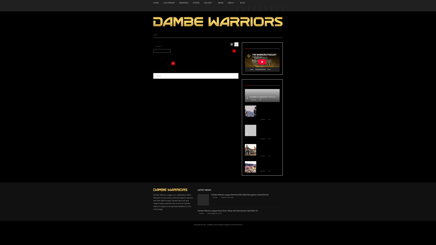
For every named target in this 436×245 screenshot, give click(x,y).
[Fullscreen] (277, 69)
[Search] (280, 8)
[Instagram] (257, 8)
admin (253, 100)
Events (196, 3)
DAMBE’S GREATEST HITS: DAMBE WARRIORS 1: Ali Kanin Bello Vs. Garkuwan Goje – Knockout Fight (269, 149)
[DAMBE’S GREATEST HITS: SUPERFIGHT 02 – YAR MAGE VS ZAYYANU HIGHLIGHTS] (262, 95)
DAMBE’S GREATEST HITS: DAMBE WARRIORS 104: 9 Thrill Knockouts (268, 165)
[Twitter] (246, 8)
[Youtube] (251, 8)
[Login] (274, 8)
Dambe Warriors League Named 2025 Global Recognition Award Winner (240, 195)
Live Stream (169, 3)
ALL (155, 59)
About (231, 3)
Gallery (208, 3)
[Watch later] (263, 8)
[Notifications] (268, 8)
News (220, 3)
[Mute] (273, 69)
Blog (242, 3)
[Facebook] (240, 8)
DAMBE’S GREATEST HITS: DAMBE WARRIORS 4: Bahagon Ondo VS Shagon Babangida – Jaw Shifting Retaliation (268, 130)
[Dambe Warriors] (218, 21)
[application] (262, 62)
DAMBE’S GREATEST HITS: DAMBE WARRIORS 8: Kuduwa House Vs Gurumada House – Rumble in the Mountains (268, 111)
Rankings (183, 3)
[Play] (248, 69)
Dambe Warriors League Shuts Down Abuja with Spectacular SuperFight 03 (228, 211)
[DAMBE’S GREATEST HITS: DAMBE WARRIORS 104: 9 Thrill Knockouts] (250, 167)
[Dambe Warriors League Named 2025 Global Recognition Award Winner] (203, 200)
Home (156, 3)
